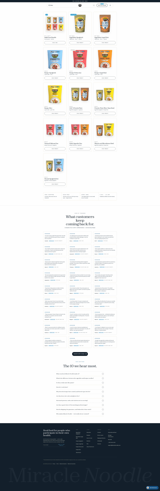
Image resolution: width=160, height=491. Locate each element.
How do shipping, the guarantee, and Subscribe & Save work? (79, 409)
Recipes (88, 435)
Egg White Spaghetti (78, 433)
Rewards (110, 439)
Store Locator (100, 435)
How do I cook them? (79, 387)
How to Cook (89, 438)
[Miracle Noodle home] (80, 5)
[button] (110, 5)
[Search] (93, 5)
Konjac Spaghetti (79, 441)
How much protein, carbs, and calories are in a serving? (79, 400)
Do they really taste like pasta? (79, 382)
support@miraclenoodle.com (114, 445)
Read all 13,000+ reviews (80, 353)
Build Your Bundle (102, 5)
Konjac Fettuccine (79, 446)
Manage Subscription (110, 436)
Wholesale (99, 441)
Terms (57, 463)
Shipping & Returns (101, 438)
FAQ (87, 443)
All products (78, 452)
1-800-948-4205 (111, 442)
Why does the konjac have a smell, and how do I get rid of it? (79, 391)
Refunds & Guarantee (71, 463)
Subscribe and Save (112, 432)
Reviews (88, 441)
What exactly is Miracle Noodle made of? (79, 374)
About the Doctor (90, 446)
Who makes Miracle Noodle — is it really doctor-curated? (79, 414)
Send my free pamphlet (61, 445)
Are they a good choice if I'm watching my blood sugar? (79, 405)
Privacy (54, 463)
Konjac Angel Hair (79, 443)
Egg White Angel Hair (79, 437)
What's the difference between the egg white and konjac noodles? (79, 378)
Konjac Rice (78, 449)
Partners (99, 443)
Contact (99, 432)
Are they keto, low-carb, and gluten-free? (79, 396)
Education (89, 432)
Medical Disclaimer (63, 463)
